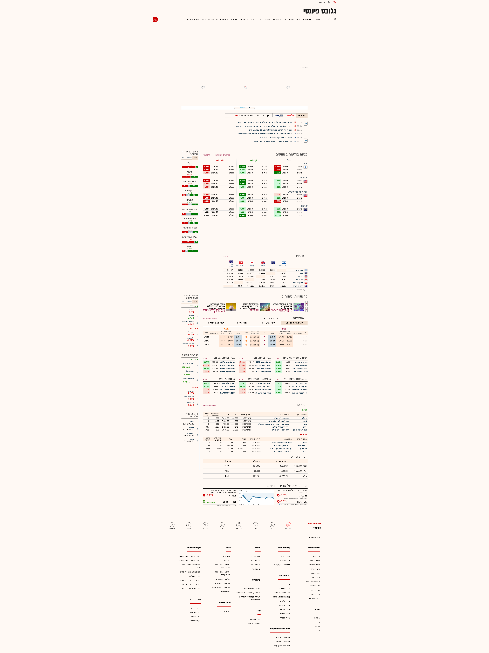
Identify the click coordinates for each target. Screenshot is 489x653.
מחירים (317, 618)
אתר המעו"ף (315, 573)
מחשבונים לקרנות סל (252, 588)
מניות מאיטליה (284, 613)
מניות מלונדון (285, 601)
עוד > (277, 358)
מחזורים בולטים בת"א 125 (190, 580)
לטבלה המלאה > (210, 319)
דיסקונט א (190, 433)
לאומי (192, 421)
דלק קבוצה (190, 338)
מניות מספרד (285, 618)
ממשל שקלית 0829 (227, 369)
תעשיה (189, 200)
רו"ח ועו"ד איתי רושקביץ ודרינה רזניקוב (281, 310)
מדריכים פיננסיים (254, 623)
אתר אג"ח (226, 556)
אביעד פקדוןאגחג (300, 369)
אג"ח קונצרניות (190, 227)
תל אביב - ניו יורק (223, 611)
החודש (184, 158)
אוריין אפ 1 (190, 391)
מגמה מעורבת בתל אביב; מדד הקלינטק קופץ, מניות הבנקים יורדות (265, 122)
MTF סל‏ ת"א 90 (228, 387)
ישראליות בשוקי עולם (282, 646)
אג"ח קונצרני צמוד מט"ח (221, 587)
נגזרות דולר (315, 590)
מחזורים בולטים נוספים (191, 584)
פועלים (191, 427)
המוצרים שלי (195, 608)
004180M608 (254, 345)
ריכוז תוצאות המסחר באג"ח (189, 560)
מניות (318, 622)
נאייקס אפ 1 (190, 403)
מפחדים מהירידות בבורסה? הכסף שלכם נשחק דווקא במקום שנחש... (216, 306)
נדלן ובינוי (189, 190)
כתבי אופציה (315, 586)
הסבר (280, 504)
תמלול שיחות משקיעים (248, 115)
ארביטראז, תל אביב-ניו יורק (287, 486)
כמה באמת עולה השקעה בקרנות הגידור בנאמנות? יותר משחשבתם (282, 306)
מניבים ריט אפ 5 (188, 379)
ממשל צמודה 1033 (263, 372)
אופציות (298, 318)
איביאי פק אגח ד (301, 365)
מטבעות (302, 256)
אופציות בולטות (194, 576)
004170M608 (254, 341)
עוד (226, 257)
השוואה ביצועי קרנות (282, 565)
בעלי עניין (300, 405)
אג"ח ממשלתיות (189, 237)
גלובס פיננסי (319, 11)
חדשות (301, 115)
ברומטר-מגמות (314, 598)
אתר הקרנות (285, 556)
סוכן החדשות (195, 612)
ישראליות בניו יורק (283, 637)
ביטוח (189, 172)
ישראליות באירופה (283, 641)
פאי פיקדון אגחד (301, 362)
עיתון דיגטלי (195, 616)
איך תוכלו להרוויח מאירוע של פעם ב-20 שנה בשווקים (270, 130)
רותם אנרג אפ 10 (188, 363)
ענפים (317, 626)
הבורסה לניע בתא (188, 321)
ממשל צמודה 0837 (263, 369)
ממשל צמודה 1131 (263, 362)
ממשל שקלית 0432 (227, 372)
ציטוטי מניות (315, 569)
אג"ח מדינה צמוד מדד (222, 579)
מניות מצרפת (285, 609)
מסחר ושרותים (189, 181)
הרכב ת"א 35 (315, 560)
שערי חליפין (255, 560)
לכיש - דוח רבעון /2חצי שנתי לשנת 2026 (275, 138)
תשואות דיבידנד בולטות (191, 589)
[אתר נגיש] (155, 19)
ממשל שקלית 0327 (227, 362)
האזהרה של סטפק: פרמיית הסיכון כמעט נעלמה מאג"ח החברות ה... (249, 306)
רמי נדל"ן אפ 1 (189, 397)
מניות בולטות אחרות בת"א (190, 572)
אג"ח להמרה (225, 591)
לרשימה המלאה (210, 406)
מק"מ (189, 246)
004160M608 (254, 337)
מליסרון (191, 316)
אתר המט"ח (255, 556)
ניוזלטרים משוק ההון (222, 155)
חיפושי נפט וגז (189, 218)
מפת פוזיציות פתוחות (312, 581)
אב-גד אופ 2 (190, 371)
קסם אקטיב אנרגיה (300, 383)
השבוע (189, 158)
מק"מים (227, 560)
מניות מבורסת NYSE (282, 592)
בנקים (189, 162)
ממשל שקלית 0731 (227, 365)
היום (195, 158)
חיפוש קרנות (285, 560)
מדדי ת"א (316, 556)
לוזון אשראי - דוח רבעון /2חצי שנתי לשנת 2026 (273, 141)
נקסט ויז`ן (191, 310)
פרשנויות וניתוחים (294, 296)
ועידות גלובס (195, 621)
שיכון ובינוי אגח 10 (300, 372)
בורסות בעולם (284, 588)
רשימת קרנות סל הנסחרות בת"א (248, 592)
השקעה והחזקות (189, 209)
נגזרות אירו (315, 594)
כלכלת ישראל (255, 619)
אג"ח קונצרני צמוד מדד (221, 583)
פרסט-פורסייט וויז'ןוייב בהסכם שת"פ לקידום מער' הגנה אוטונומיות (265, 134)
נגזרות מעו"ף (315, 577)
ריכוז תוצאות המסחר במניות (189, 556)
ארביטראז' (206, 155)
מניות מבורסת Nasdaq (281, 597)
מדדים (287, 584)
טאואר (192, 439)
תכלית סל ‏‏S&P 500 (227, 390)
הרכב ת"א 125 (314, 565)
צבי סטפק (254, 310)
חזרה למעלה (315, 537)
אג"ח (318, 630)
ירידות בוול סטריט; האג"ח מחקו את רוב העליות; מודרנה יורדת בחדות (264, 126)
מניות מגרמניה (284, 605)
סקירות (266, 115)
